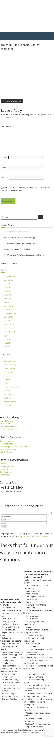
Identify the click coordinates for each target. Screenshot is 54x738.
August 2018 (8, 317)
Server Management (11, 387)
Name (4, 157)
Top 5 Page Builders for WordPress (16, 232)
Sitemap (45, 536)
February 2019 (9, 302)
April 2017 (7, 347)
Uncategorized (9, 394)
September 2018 (10, 313)
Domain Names (9, 368)
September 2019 (10, 276)
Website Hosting (10, 402)
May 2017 (7, 343)
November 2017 (9, 324)
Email (4, 167)
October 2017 (9, 328)
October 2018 (9, 310)
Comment (6, 126)
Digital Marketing (10, 365)
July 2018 (7, 321)
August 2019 (8, 280)
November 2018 (9, 306)
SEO (5, 383)
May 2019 (7, 291)
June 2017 (7, 339)
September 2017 (10, 332)
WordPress (8, 405)
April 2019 (7, 295)
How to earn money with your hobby (17, 249)
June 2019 (7, 287)
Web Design (8, 398)
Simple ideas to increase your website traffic (20, 243)
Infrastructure (9, 372)
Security (7, 379)
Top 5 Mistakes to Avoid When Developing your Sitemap (24, 255)
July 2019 (7, 284)
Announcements (10, 361)
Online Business (9, 376)
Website (4, 177)
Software (7, 390)
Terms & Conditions (31, 536)
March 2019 (8, 298)
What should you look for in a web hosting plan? (21, 237)
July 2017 (7, 335)
